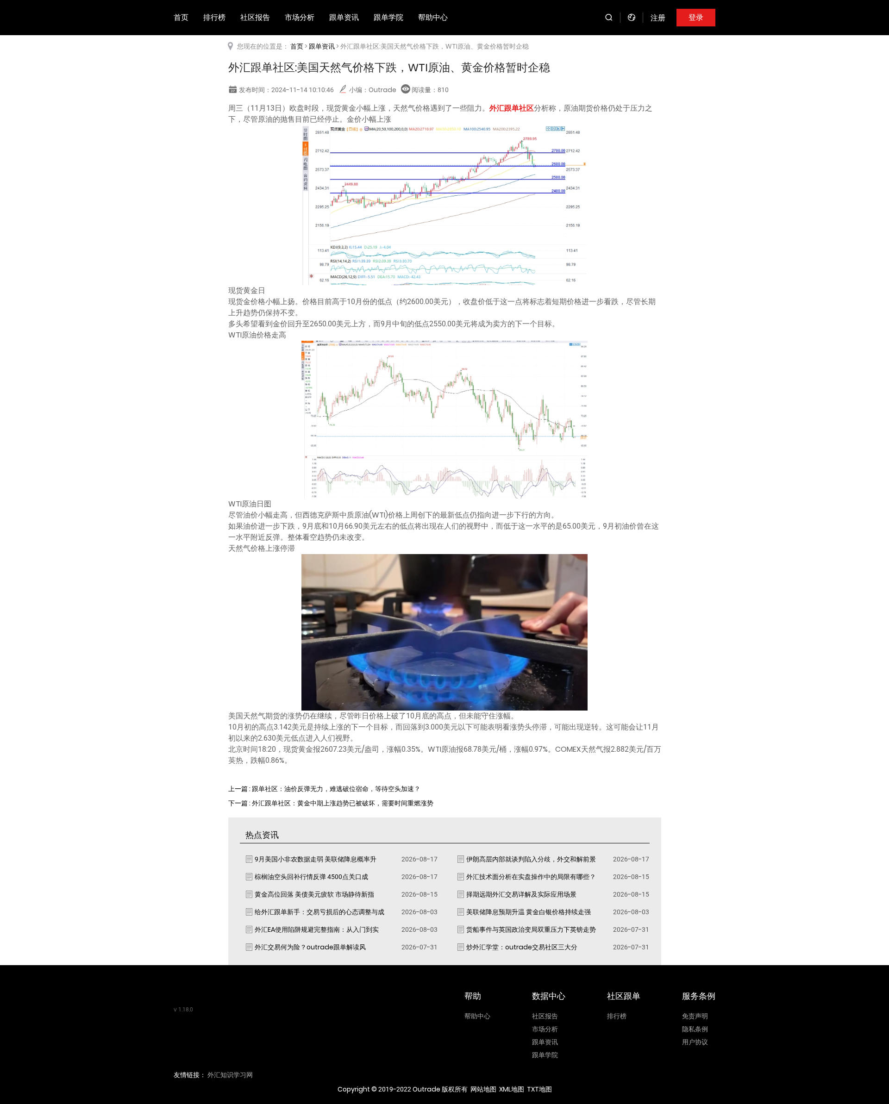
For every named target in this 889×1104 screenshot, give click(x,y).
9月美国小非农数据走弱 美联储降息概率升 (315, 859)
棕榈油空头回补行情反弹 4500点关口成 (311, 876)
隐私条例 (695, 1029)
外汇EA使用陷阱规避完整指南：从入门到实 (317, 929)
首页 (181, 17)
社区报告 (255, 17)
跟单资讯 (344, 17)
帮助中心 (433, 17)
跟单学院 (388, 17)
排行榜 (214, 17)
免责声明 (695, 1016)
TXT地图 (539, 1089)
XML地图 (511, 1089)
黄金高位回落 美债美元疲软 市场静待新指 (314, 894)
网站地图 (483, 1089)
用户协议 (695, 1042)
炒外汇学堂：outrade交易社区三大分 (521, 947)
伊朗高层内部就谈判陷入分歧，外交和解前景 (531, 859)
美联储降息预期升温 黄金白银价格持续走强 (528, 912)
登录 (696, 17)
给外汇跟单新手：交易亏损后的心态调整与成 (319, 912)
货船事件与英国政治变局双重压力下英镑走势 (531, 929)
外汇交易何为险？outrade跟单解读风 (310, 947)
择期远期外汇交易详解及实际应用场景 (521, 894)
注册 (658, 17)
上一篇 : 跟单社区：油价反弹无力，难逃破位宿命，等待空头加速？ (324, 788)
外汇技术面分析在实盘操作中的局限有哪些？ (531, 876)
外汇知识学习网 (230, 1074)
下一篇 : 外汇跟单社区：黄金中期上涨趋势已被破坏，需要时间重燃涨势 (330, 803)
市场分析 (299, 17)
